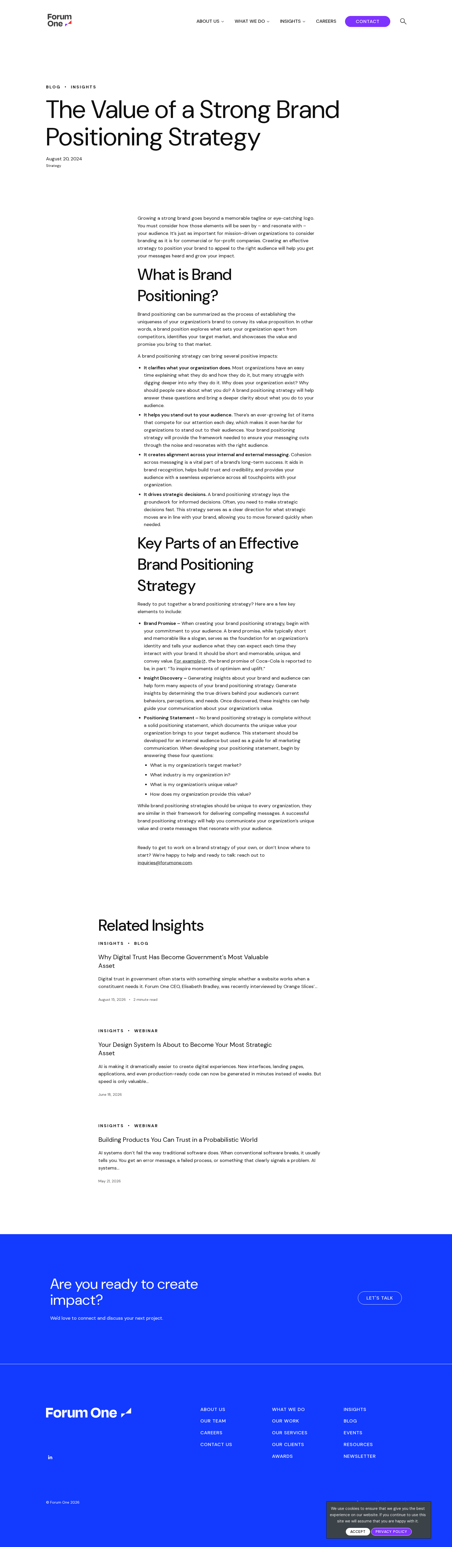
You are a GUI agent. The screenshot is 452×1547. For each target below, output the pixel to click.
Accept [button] (358, 1531)
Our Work (285, 1421)
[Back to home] (89, 1417)
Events (353, 1433)
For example (187, 661)
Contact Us (216, 1444)
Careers (326, 21)
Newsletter (360, 1456)
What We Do (250, 21)
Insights (290, 21)
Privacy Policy (391, 1531)
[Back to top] (442, 1534)
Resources (358, 1444)
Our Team (213, 1421)
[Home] (59, 25)
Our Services (290, 1433)
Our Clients (288, 1444)
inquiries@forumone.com (165, 863)
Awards (282, 1456)
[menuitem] (214, 21)
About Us (207, 21)
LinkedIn (50, 1457)
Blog (350, 1421)
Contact (368, 21)
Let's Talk (379, 1298)
